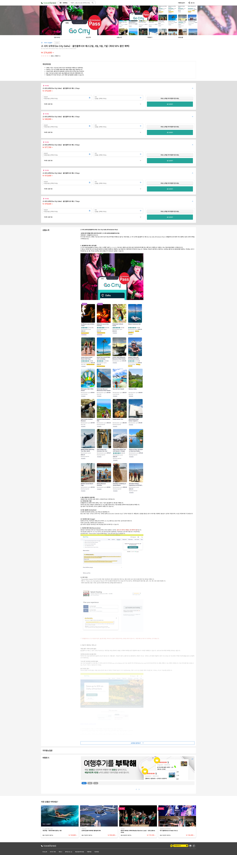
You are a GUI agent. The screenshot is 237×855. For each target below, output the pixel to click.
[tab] (57, 37)
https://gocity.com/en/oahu (88, 724)
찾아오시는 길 (68, 852)
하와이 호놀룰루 (48, 43)
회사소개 (44, 852)
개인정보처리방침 (79, 852)
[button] (92, 104)
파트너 (60, 852)
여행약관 (89, 852)
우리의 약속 (53, 852)
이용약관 (96, 852)
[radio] (42, 56)
